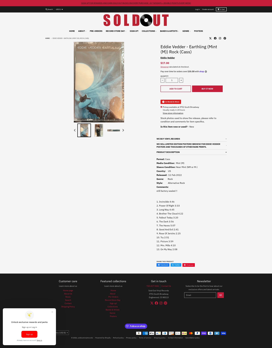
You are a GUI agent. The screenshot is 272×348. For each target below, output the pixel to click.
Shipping (164, 67)
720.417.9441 (152, 286)
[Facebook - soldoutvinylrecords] (215, 38)
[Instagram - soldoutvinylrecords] (220, 38)
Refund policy (118, 338)
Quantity (164, 76)
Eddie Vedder (168, 57)
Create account (208, 9)
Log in (197, 9)
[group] (84, 130)
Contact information (175, 338)
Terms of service (145, 338)
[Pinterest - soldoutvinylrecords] (225, 38)
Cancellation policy (192, 338)
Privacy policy (131, 338)
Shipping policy (159, 338)
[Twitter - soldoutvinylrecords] (210, 38)
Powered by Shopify (103, 338)
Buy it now (207, 88)
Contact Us (166, 286)
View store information (173, 113)
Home (47, 38)
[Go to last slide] (75, 130)
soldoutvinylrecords (85, 338)
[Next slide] (123, 130)
